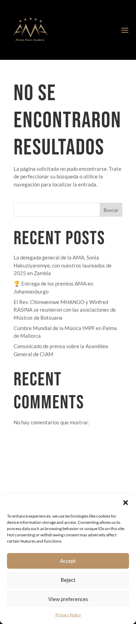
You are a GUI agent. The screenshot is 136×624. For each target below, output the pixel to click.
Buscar (111, 210)
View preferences (68, 599)
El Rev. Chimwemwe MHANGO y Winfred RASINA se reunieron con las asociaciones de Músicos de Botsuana (65, 310)
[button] (125, 502)
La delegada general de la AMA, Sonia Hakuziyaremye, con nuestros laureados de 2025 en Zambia (63, 265)
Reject (68, 580)
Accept (68, 561)
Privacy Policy (68, 614)
